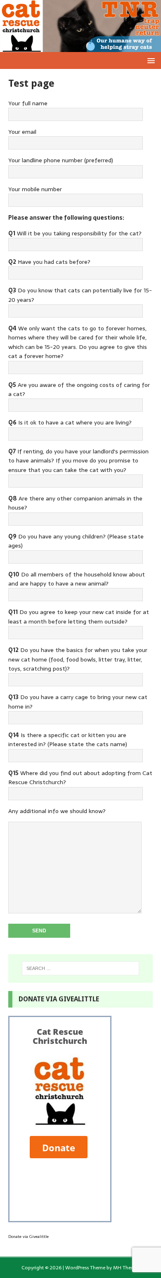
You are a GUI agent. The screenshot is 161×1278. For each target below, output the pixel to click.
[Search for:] (81, 968)
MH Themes (126, 1268)
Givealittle (39, 1236)
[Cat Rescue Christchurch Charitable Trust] (80, 47)
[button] (149, 60)
